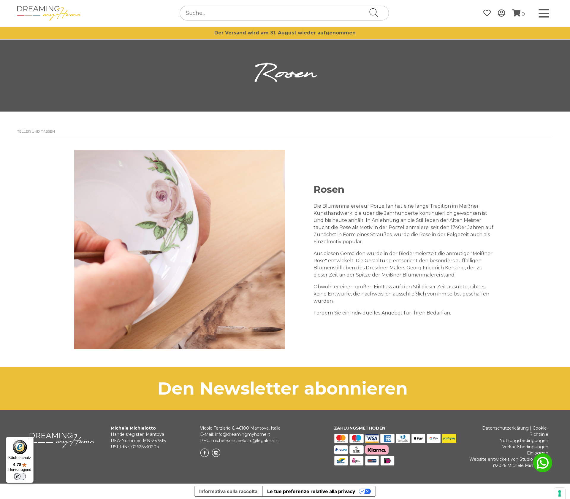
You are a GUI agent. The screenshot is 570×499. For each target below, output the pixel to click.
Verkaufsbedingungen (525, 446)
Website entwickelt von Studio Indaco (508, 459)
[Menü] (30, 440)
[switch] (20, 476)
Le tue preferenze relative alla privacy (311, 491)
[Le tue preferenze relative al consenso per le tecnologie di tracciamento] (559, 493)
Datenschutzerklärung (505, 428)
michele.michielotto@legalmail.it (245, 440)
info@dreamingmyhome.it (242, 434)
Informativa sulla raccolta (228, 491)
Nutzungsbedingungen (523, 440)
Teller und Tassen (36, 131)
